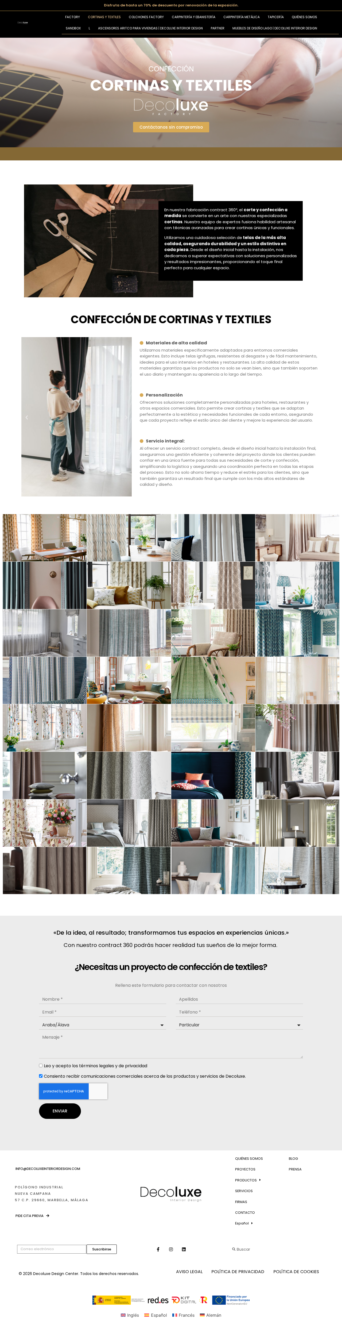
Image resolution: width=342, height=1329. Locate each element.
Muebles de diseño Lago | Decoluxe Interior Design (274, 28)
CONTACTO (245, 1212)
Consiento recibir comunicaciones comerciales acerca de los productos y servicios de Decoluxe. (145, 1076)
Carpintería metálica (241, 17)
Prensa (295, 1169)
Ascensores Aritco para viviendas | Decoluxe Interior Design (150, 28)
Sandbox (73, 28)
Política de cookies (296, 1272)
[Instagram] (171, 1249)
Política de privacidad (237, 1272)
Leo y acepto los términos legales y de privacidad (95, 1066)
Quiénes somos (304, 17)
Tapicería (276, 17)
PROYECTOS (245, 1169)
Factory (72, 17)
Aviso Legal (189, 1272)
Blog (293, 1158)
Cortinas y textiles (104, 17)
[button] (26, 417)
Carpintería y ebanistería (193, 17)
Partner (217, 28)
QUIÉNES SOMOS (249, 1158)
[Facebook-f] (158, 1249)
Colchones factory (146, 17)
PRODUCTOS (246, 1180)
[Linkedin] (183, 1249)
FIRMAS (241, 1202)
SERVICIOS (244, 1191)
